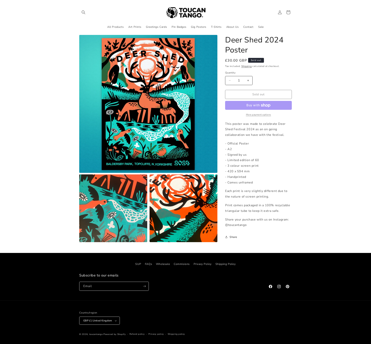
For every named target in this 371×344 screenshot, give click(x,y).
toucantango (96, 334)
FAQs (148, 264)
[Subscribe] (144, 286)
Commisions (182, 264)
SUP (138, 264)
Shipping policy (176, 334)
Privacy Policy (203, 264)
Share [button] (233, 237)
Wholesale (163, 264)
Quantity (230, 72)
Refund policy (137, 334)
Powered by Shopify (114, 334)
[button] (83, 12)
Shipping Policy (225, 264)
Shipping (246, 66)
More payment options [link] (258, 114)
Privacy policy (156, 334)
